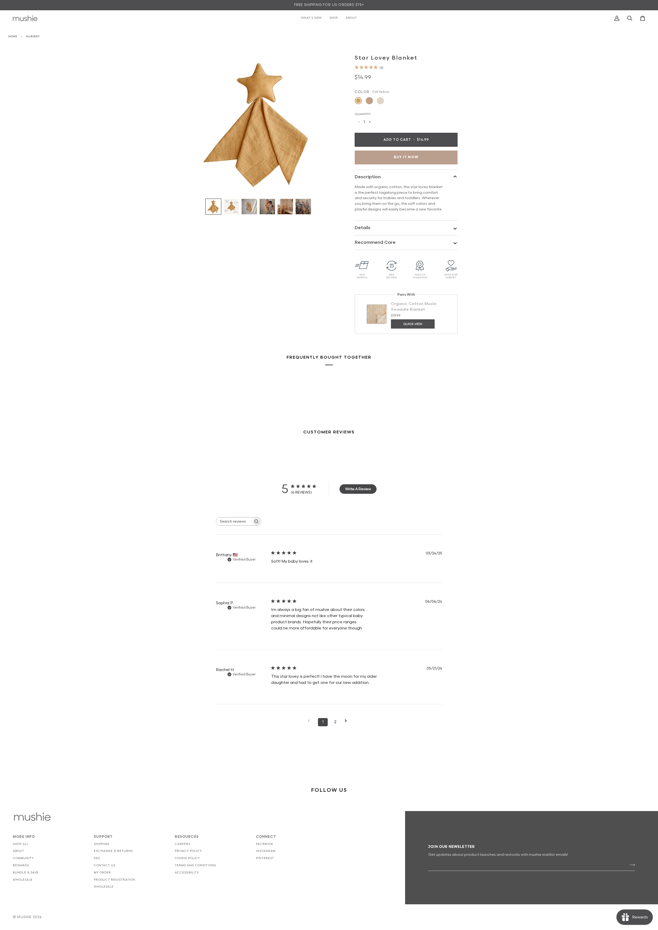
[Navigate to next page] (347, 720)
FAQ (97, 858)
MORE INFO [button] (24, 837)
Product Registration (114, 879)
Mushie (24, 917)
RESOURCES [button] (187, 837)
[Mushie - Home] (25, 18)
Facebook (264, 844)
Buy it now (406, 157)
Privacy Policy (188, 851)
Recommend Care (375, 242)
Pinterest (265, 858)
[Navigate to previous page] (310, 720)
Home (12, 36)
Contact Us (104, 865)
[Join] (630, 865)
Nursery (33, 36)
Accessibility (187, 872)
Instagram (266, 851)
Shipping (101, 844)
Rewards (21, 865)
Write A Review (358, 489)
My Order (102, 872)
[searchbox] (234, 521)
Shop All (21, 844)
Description (368, 177)
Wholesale (23, 879)
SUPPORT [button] (103, 837)
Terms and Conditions (195, 865)
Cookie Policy (187, 858)
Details (362, 227)
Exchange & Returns (113, 851)
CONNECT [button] (266, 837)
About (18, 851)
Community (23, 858)
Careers (182, 844)
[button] (213, 207)
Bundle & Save (26, 872)
